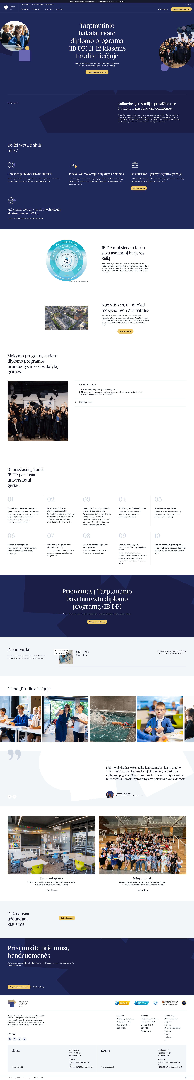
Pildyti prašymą (120, 1)
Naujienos (167, 1026)
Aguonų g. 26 (18, 1071)
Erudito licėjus (170, 1019)
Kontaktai (59, 9)
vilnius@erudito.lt (75, 1059)
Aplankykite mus (51, 894)
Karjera (167, 1038)
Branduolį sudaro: (87, 384)
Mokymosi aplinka (171, 1023)
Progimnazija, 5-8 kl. (124, 1026)
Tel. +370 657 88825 (37, 4)
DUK (166, 1044)
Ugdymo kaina (146, 1035)
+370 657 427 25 (75, 1071)
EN (191, 4)
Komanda (167, 1035)
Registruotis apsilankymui (181, 9)
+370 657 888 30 (75, 1066)
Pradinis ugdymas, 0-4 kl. (126, 1023)
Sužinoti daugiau (67, 922)
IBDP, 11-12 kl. (121, 1032)
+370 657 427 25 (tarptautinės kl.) (170, 1071)
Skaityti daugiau (125, 331)
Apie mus (48, 9)
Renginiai (167, 1029)
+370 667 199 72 (74, 1057)
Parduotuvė (168, 1041)
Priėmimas (36, 9)
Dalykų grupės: (86, 402)
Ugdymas (24, 9)
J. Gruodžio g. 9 (108, 1071)
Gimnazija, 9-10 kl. (123, 1029)
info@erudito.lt (50, 4)
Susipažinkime (143, 894)
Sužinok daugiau (139, 188)
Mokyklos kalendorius (172, 1032)
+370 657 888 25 (164, 1057)
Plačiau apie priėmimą (97, 622)
